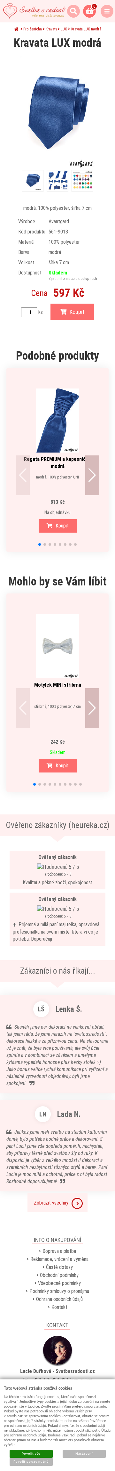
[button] (23, 475)
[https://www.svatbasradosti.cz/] (34, 11)
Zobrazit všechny (51, 1203)
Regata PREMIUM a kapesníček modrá (57, 462)
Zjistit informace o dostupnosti (73, 278)
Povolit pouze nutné (31, 1461)
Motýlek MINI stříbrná (57, 685)
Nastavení (83, 1453)
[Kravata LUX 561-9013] (57, 112)
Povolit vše (31, 1453)
